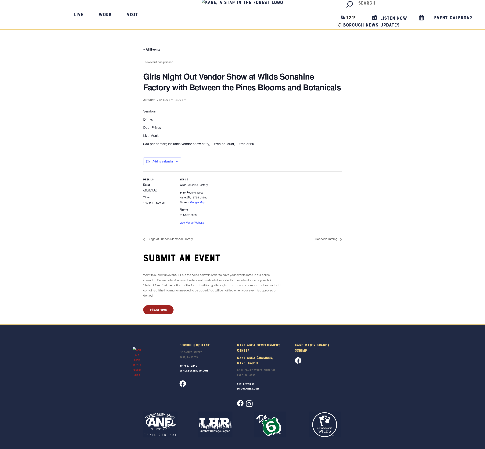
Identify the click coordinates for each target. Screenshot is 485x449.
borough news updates (371, 24)
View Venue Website (192, 222)
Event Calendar (453, 17)
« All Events (151, 49)
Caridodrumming (326, 239)
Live (78, 14)
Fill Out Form (158, 309)
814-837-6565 (246, 383)
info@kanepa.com (248, 388)
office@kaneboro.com (193, 370)
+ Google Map (196, 202)
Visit (132, 14)
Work (105, 14)
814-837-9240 (188, 365)
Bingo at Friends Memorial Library (170, 239)
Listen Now (392, 17)
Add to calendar (163, 161)
